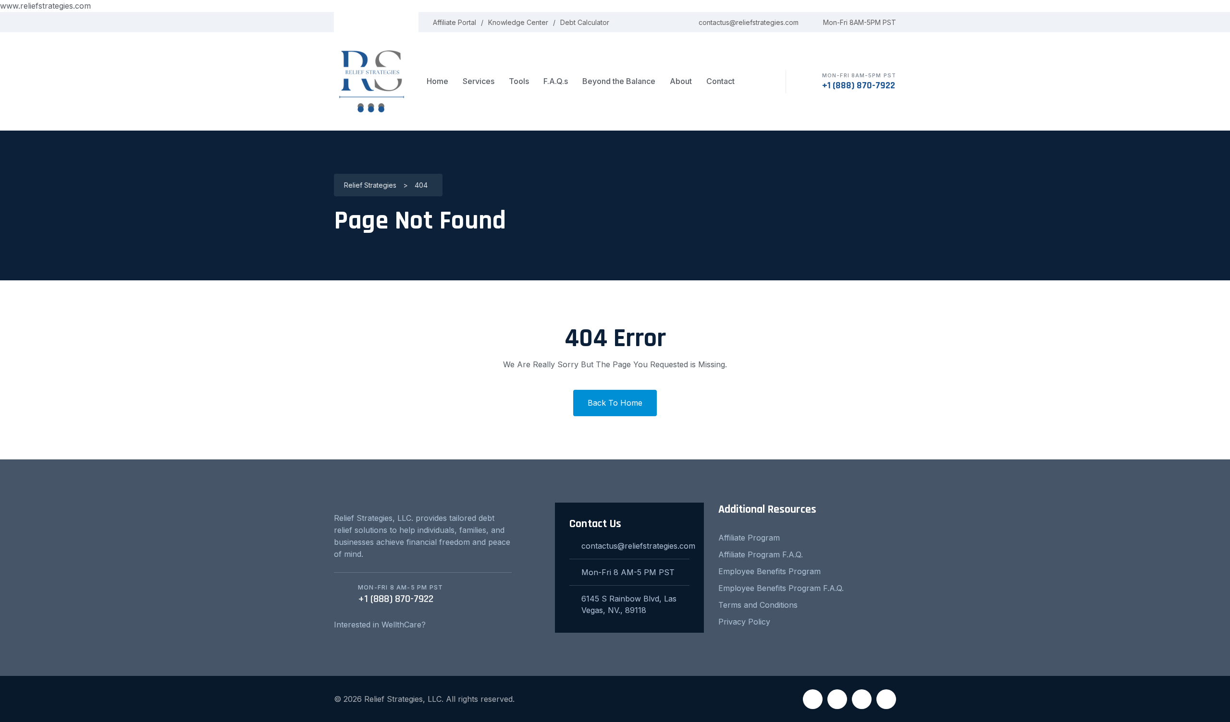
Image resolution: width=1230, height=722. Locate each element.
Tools (519, 81)
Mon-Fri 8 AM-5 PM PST (628, 572)
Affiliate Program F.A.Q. (760, 554)
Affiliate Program (749, 537)
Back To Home (615, 403)
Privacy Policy (744, 621)
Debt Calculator (584, 22)
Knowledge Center (518, 22)
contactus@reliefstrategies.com (749, 22)
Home (437, 81)
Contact (720, 81)
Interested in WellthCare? (380, 624)
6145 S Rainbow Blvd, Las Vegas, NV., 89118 (628, 604)
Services (478, 81)
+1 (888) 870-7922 (858, 85)
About (681, 81)
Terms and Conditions (758, 605)
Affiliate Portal (454, 22)
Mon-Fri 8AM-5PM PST (859, 22)
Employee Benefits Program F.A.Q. (781, 588)
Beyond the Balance (618, 81)
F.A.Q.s (555, 81)
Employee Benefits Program (769, 571)
